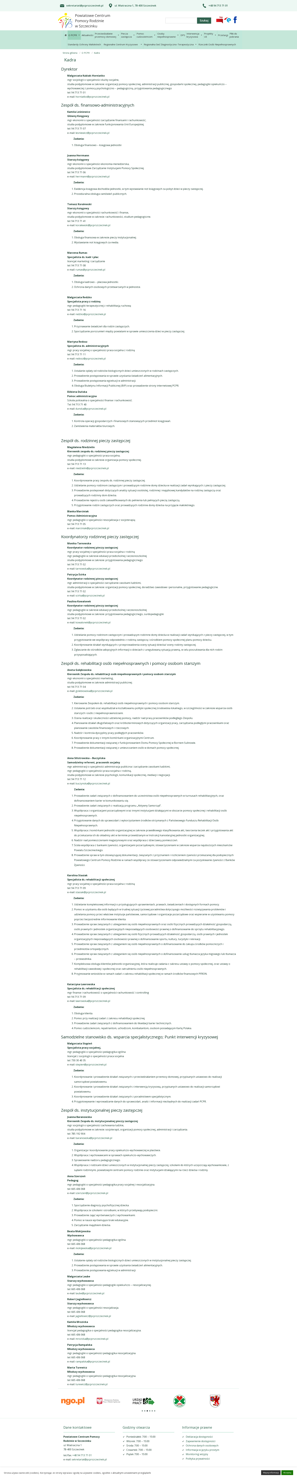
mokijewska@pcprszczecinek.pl (93, 1248)
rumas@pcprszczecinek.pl (90, 269)
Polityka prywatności (198, 1458)
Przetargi (223, 35)
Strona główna (70, 52)
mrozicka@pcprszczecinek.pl (91, 1338)
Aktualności (87, 35)
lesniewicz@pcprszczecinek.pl (92, 133)
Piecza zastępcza (126, 35)
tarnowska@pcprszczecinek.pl (92, 568)
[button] (142, 1410)
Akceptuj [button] (287, 1472)
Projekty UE (208, 35)
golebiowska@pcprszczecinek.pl (93, 691)
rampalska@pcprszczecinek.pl (92, 1361)
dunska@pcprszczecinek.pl (90, 408)
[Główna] (65, 35)
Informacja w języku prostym (202, 1450)
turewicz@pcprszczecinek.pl (91, 1384)
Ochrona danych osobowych (202, 1445)
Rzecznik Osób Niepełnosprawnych (217, 44)
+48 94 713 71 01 (218, 5)
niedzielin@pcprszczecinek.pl (92, 468)
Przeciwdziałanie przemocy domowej (105, 35)
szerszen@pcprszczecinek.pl (91, 1193)
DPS (183, 35)
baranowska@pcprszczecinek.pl (93, 1138)
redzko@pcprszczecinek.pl (90, 314)
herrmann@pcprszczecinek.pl (92, 176)
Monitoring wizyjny (197, 1454)
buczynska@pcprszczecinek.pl (92, 783)
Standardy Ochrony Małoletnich (84, 44)
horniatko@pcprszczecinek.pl (92, 96)
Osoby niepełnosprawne (166, 35)
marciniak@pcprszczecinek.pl (92, 528)
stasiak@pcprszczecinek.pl (90, 892)
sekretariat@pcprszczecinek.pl (84, 5)
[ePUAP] (227, 20)
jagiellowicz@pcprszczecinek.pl (93, 1316)
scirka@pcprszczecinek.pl (90, 595)
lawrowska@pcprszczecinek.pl (92, 1001)
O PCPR (72, 35)
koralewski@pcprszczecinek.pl (92, 225)
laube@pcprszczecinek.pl (89, 1293)
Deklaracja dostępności (199, 1436)
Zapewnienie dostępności (200, 1441)
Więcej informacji (271, 1472)
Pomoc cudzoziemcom (145, 35)
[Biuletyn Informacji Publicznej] (220, 20)
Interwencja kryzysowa (193, 35)
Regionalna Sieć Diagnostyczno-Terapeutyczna (169, 44)
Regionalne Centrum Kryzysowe (120, 44)
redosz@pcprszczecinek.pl (90, 358)
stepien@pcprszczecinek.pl (90, 1064)
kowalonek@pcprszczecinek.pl (92, 622)
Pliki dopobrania (234, 35)
